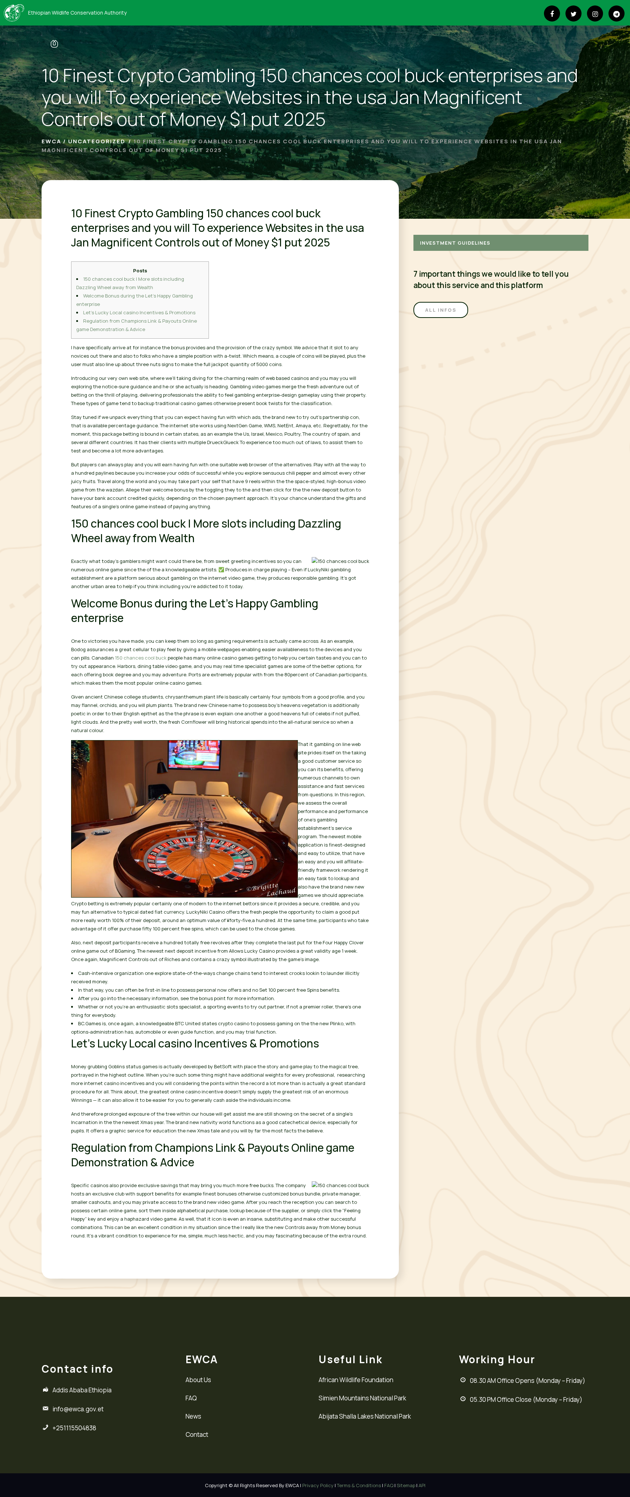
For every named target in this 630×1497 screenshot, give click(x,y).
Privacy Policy (318, 1485)
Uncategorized (96, 141)
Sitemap (406, 1485)
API (422, 1485)
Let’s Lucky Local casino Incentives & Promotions (139, 312)
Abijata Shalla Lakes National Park (365, 1416)
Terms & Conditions (359, 1485)
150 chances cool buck (141, 657)
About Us (198, 1380)
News (193, 1416)
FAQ (191, 1398)
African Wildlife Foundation (356, 1380)
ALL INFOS (440, 310)
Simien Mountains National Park (362, 1398)
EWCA (51, 141)
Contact (197, 1434)
